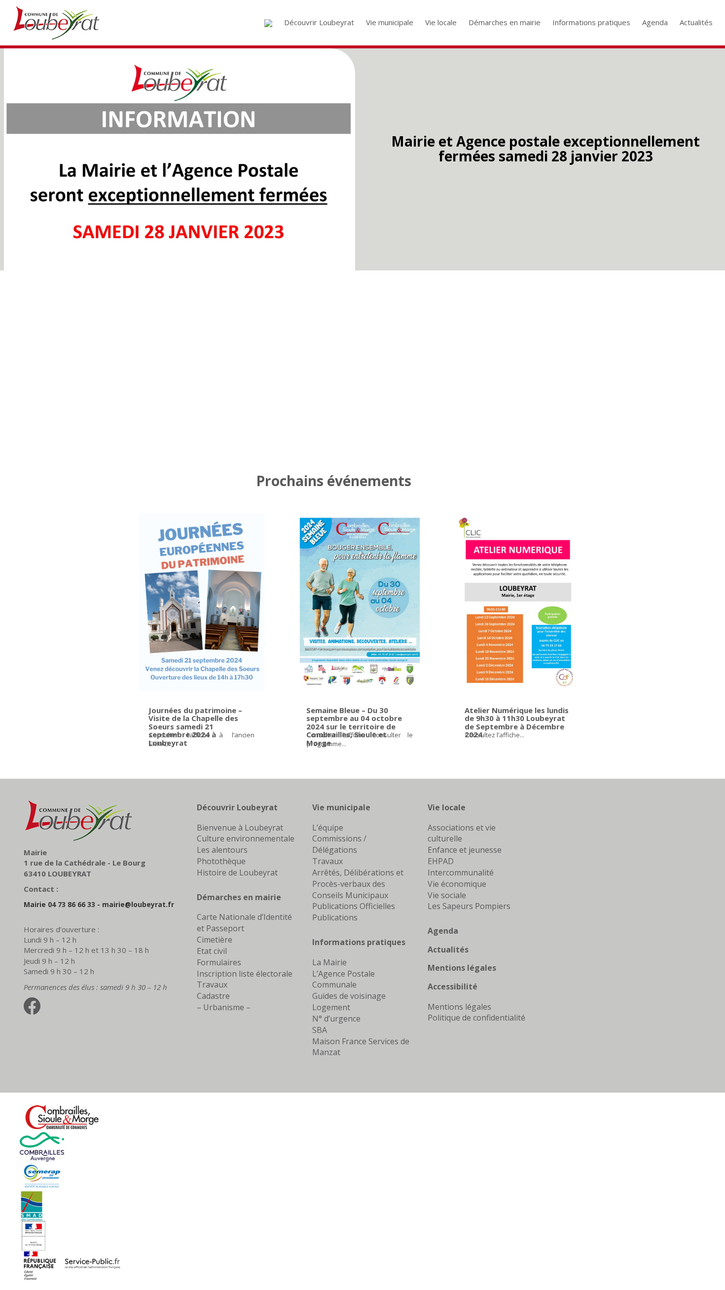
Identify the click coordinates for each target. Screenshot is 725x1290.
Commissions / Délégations (339, 844)
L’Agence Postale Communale (343, 979)
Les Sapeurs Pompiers (469, 906)
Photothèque (221, 861)
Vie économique (457, 883)
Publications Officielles (353, 906)
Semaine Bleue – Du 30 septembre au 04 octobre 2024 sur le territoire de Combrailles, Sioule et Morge (354, 726)
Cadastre (213, 995)
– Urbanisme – (224, 1007)
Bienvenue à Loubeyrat (240, 827)
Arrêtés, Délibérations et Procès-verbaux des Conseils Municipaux (357, 884)
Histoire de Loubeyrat (237, 872)
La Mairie (329, 962)
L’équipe (327, 827)
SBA (319, 1029)
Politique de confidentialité (476, 1017)
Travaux (212, 984)
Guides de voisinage (349, 995)
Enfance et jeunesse (465, 849)
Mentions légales (462, 967)
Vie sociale (447, 895)
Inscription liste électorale (244, 973)
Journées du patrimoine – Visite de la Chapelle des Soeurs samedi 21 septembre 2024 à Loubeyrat (195, 726)
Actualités (448, 949)
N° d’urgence (336, 1018)
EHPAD (441, 861)
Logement (331, 1007)
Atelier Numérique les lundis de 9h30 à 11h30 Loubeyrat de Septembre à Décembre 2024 (517, 722)
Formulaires (219, 962)
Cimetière (214, 939)
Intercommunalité (461, 872)
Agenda (443, 930)
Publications (335, 917)
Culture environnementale (245, 838)
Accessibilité (452, 986)
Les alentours (222, 849)
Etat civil (212, 951)
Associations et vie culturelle (462, 833)
